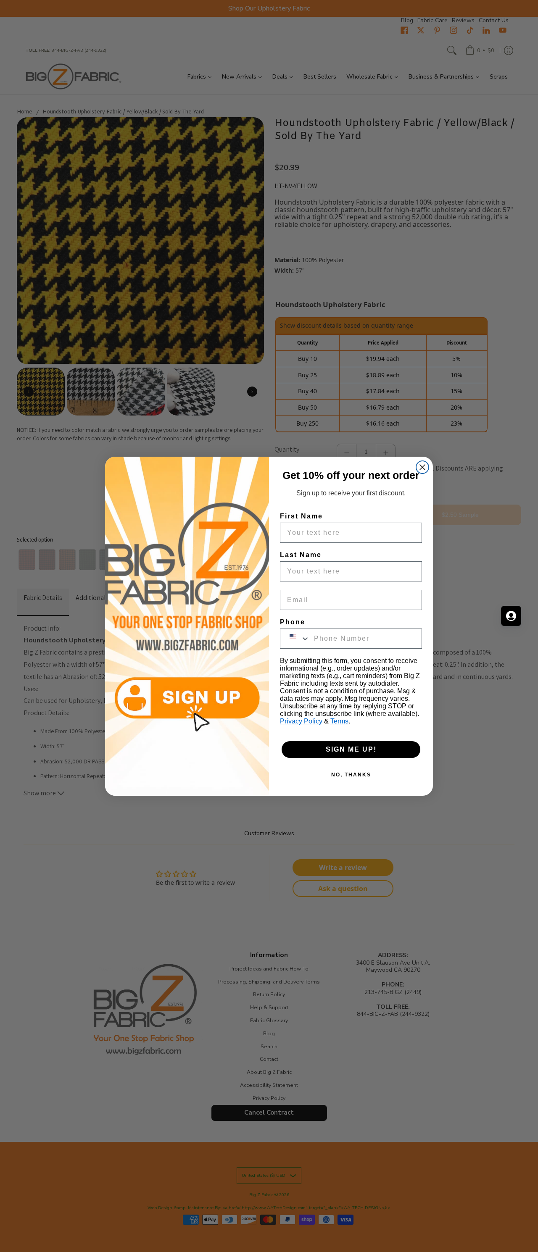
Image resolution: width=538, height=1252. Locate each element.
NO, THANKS (351, 775)
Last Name (301, 554)
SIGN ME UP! (351, 749)
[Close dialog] (422, 467)
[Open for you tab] (511, 616)
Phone (292, 622)
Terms (339, 721)
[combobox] (295, 638)
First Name (301, 516)
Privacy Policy (301, 721)
